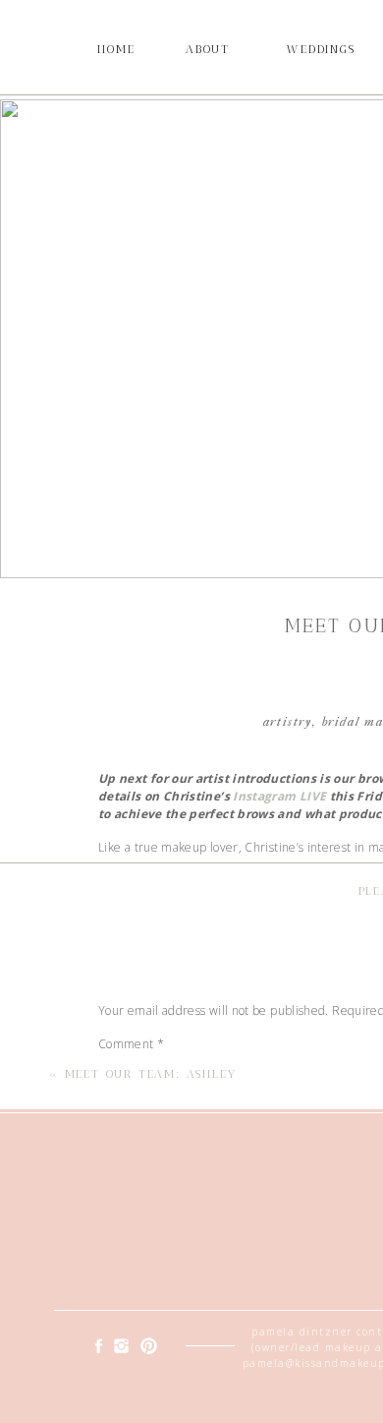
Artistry (287, 722)
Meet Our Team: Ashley (151, 1074)
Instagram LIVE (279, 796)
